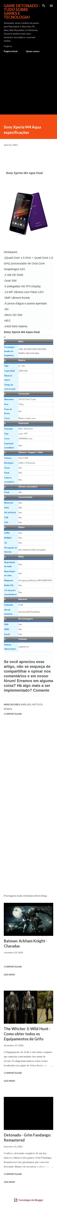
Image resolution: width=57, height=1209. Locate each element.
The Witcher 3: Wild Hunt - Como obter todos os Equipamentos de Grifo (27, 1033)
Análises (26, 704)
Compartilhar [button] (13, 713)
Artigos (37, 704)
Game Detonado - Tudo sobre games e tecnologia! (22, 11)
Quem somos (33, 51)
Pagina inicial (11, 51)
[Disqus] (28, 761)
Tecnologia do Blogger (30, 1200)
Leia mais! (9, 974)
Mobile (8, 708)
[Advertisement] (28, 82)
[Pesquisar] (44, 6)
